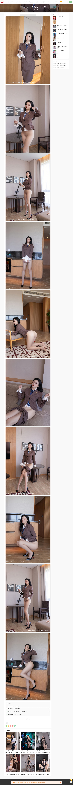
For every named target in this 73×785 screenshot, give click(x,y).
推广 (39, 9)
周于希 (55, 65)
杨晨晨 (55, 63)
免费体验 (43, 1)
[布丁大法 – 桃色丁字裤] (54, 39)
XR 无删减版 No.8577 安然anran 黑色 (28, 774)
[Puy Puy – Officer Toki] (54, 56)
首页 (8, 1)
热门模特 (37, 1)
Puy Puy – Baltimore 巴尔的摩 (62, 29)
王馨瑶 (64, 65)
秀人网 (35, 9)
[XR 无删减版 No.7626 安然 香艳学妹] (13, 741)
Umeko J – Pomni (60, 16)
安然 (6, 750)
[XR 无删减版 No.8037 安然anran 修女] (43, 763)
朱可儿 (55, 67)
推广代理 (55, 1)
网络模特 (25, 1)
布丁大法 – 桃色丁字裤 (60, 37)
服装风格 (19, 1)
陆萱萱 (58, 65)
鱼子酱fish (61, 67)
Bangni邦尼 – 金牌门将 (60, 50)
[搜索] (64, 2)
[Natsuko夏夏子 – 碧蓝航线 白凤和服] (54, 26)
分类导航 (13, 1)
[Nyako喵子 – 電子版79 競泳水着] (54, 22)
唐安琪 (61, 65)
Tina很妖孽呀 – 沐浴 (60, 42)
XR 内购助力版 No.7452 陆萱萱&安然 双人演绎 (12, 774)
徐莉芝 (61, 63)
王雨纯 (64, 63)
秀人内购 (9, 750)
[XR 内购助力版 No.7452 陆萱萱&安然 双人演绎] (13, 763)
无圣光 (8, 755)
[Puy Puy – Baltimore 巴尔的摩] (54, 30)
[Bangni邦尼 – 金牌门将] (54, 52)
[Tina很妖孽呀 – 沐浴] (54, 43)
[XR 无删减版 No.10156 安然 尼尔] (28, 741)
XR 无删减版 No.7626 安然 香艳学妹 (13, 752)
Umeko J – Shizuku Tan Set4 (62, 33)
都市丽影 (31, 1)
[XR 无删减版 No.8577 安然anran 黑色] (28, 763)
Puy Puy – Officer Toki (60, 54)
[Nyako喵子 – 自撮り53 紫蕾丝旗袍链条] (54, 47)
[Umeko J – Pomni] (54, 18)
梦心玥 (58, 67)
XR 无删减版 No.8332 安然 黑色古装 (43, 752)
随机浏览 (49, 1)
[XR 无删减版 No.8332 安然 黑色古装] (43, 741)
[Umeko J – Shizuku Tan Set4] (54, 35)
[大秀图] (2, 2)
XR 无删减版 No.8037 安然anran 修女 (43, 774)
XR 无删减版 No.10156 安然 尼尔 (27, 752)
